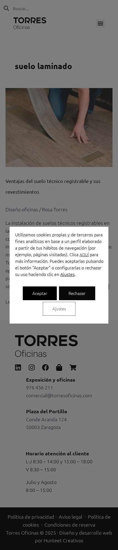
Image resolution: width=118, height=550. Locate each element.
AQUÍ (84, 254)
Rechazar (77, 293)
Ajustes (67, 274)
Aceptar (39, 293)
